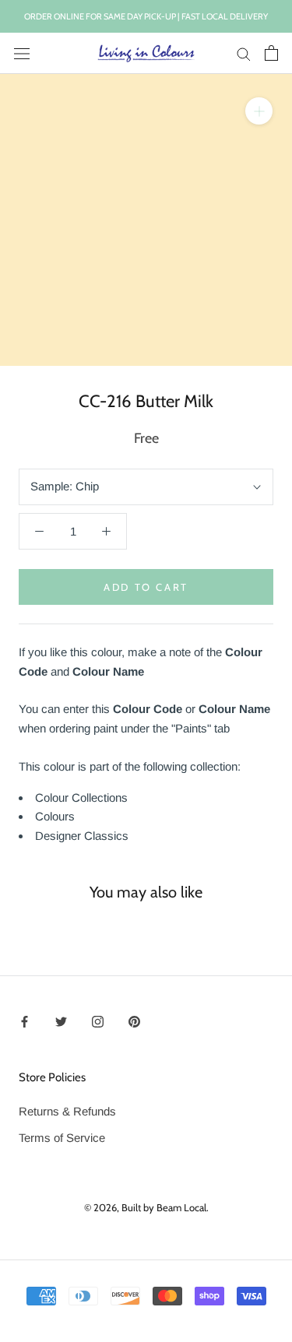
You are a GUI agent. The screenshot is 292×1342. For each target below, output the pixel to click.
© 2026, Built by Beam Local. (146, 1207)
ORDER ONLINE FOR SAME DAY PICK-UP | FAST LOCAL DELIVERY (146, 16)
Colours (55, 816)
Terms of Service (62, 1137)
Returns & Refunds (67, 1111)
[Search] (244, 54)
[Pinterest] (134, 1021)
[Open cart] (271, 53)
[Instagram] (98, 1021)
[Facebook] (24, 1021)
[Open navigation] (22, 53)
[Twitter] (61, 1021)
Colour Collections (81, 797)
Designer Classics (81, 835)
